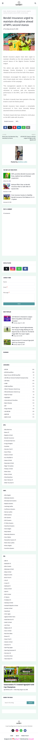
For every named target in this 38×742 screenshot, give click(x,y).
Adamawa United (9, 569)
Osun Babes (7, 537)
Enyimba (6, 446)
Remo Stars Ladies (9, 542)
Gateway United (8, 602)
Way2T (17, 739)
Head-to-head (19, 394)
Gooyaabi (31, 739)
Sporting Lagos (8, 647)
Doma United (8, 588)
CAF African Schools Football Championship (19, 378)
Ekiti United (7, 594)
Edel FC (6, 591)
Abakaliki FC (7, 563)
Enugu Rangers (8, 443)
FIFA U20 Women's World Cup (19, 392)
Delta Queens (8, 514)
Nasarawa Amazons (9, 534)
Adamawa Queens (9, 498)
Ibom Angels (7, 528)
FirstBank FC (7, 600)
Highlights (19, 397)
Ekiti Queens (7, 520)
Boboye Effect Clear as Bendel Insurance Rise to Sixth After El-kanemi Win (21, 187)
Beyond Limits (8, 574)
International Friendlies (19, 400)
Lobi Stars (7, 625)
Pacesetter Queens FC (10, 540)
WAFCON (19, 414)
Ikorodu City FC (8, 449)
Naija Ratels (7, 531)
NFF (19, 406)
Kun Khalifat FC (8, 457)
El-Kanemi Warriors (9, 440)
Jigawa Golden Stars (9, 616)
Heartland (7, 611)
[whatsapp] (19, 269)
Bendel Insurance (11, 11)
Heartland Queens (9, 526)
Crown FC (6, 583)
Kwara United (8, 460)
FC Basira (6, 597)
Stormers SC (7, 653)
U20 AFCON (19, 411)
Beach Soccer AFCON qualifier (19, 375)
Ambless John (22, 162)
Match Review (19, 403)
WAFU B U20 (19, 417)
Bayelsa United (8, 435)
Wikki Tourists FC (9, 482)
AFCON (19, 369)
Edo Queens (7, 517)
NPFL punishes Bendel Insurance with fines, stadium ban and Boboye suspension (23, 176)
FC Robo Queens (8, 523)
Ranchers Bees (8, 633)
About (17, 735)
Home (4, 11)
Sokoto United (8, 642)
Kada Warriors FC (9, 619)
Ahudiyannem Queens (10, 500)
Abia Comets (7, 566)
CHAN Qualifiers (19, 386)
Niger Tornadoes (8, 466)
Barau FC (6, 432)
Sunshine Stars (8, 656)
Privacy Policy (25, 735)
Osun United (7, 630)
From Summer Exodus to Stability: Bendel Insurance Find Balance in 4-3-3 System (23, 197)
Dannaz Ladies (8, 512)
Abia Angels (7, 495)
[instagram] (12, 269)
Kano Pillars (7, 452)
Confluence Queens (9, 509)
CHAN (19, 383)
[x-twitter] (6, 269)
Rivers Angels (8, 545)
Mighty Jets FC (8, 628)
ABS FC (6, 560)
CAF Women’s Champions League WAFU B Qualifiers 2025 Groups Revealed (22, 319)
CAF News (19, 380)
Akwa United (7, 572)
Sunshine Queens (9, 548)
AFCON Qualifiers (19, 372)
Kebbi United (8, 622)
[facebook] (25, 269)
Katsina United (8, 454)
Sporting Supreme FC (10, 650)
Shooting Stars (8, 477)
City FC (6, 580)
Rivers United (8, 474)
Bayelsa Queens (8, 503)
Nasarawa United (9, 463)
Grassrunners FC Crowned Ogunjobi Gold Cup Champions (23, 341)
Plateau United (8, 468)
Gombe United (8, 608)
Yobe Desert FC (8, 658)
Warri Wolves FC (8, 480)
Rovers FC (7, 636)
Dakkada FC (7, 586)
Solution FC (7, 644)
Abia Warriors (8, 429)
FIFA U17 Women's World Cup (19, 389)
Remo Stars (7, 471)
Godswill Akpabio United (11, 605)
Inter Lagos (7, 614)
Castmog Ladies (8, 506)
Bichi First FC (7, 577)
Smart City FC (7, 639)
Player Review (19, 408)
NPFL (17, 121)
